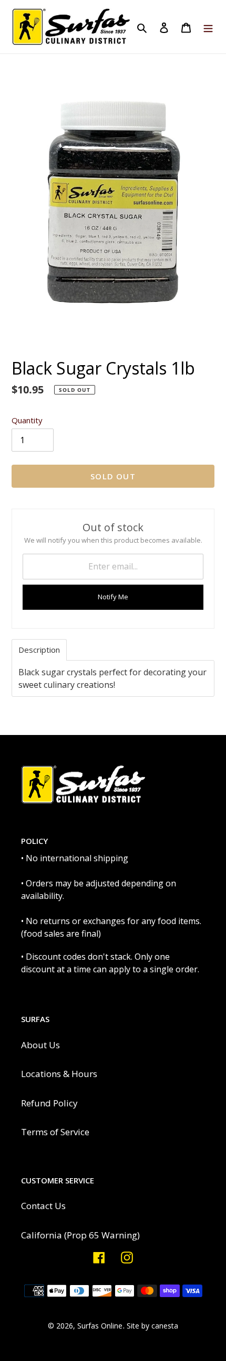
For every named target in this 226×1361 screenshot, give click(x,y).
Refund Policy (49, 1103)
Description (39, 650)
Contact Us (43, 1206)
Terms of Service (55, 1132)
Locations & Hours (59, 1074)
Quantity (27, 420)
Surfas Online (99, 1326)
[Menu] (208, 27)
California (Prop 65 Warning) (80, 1235)
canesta (164, 1326)
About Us (40, 1045)
